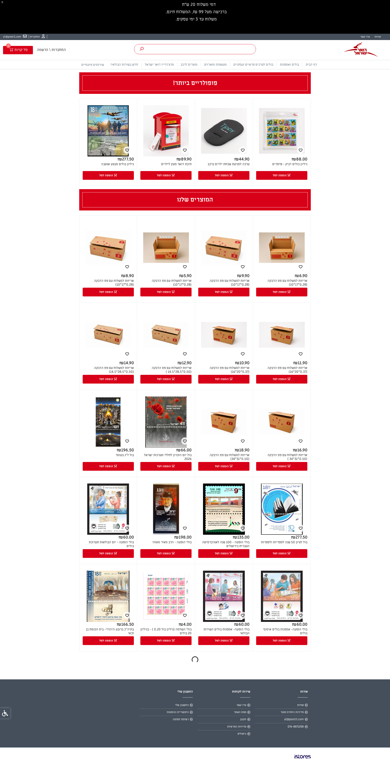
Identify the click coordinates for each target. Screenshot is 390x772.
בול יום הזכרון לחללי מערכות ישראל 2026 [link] (168, 457)
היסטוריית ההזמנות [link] (178, 712)
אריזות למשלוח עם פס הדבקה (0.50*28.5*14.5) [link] (114, 370)
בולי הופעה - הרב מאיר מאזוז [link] (172, 542)
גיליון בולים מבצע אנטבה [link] (117, 164)
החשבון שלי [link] (182, 705)
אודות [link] (378, 36)
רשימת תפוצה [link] (181, 719)
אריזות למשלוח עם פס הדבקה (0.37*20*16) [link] (287, 370)
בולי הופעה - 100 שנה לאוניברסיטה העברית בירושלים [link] (225, 544)
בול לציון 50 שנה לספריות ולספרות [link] (284, 542)
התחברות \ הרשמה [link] (51, 50)
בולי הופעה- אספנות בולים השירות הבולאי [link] (226, 631)
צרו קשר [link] (365, 36)
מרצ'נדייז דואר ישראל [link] (159, 64)
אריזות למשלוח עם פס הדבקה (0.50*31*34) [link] (229, 457)
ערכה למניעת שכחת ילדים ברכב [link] (228, 164)
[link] (37, 37)
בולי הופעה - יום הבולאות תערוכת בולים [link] (111, 544)
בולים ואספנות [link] (289, 64)
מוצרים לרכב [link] (189, 64)
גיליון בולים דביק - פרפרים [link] (289, 164)
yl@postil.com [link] (294, 719)
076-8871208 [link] (296, 727)
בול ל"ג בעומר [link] (125, 455)
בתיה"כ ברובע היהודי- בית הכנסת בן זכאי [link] (110, 631)
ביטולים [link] (241, 734)
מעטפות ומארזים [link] (215, 64)
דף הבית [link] (311, 64)
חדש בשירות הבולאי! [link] (124, 64)
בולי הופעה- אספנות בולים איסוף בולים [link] (285, 631)
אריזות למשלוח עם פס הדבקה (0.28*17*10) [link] (287, 283)
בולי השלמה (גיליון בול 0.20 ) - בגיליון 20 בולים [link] (166, 631)
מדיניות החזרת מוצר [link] (292, 712)
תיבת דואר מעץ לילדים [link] (176, 164)
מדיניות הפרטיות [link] (236, 727)
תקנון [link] (243, 719)
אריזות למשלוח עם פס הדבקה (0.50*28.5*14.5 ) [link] (172, 370)
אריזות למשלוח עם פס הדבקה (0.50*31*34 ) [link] (287, 457)
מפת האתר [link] (240, 712)
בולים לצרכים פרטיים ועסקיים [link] (253, 64)
